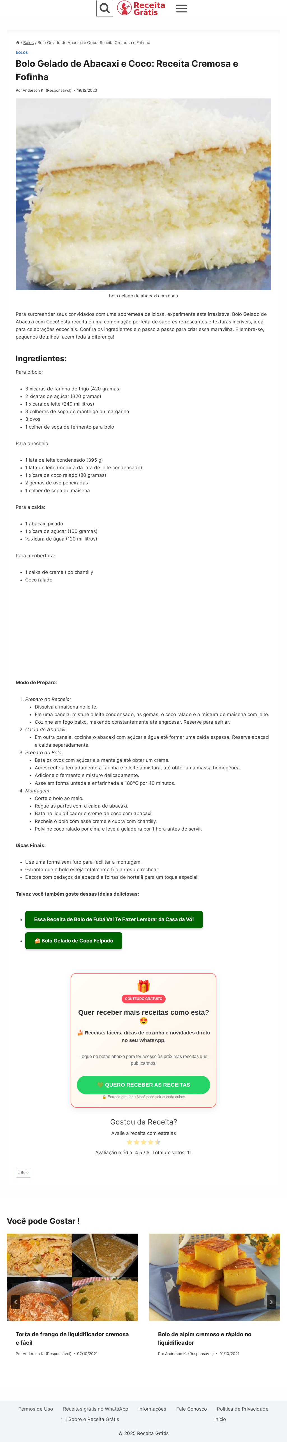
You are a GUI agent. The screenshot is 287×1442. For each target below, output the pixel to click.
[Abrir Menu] (182, 8)
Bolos (22, 52)
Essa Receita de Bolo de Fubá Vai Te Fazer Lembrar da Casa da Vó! (114, 919)
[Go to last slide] (15, 1302)
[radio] (129, 1143)
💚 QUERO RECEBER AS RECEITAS (143, 1085)
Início (220, 1419)
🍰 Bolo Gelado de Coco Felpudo (73, 941)
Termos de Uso (35, 1409)
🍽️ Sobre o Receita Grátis (90, 1419)
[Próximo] (271, 1302)
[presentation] (72, 1277)
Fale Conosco (191, 1409)
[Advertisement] (143, 632)
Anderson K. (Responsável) (47, 90)
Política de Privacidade (243, 1409)
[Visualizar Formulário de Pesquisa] (104, 8)
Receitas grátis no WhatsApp (95, 1409)
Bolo (23, 1172)
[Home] (18, 42)
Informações (152, 1409)
